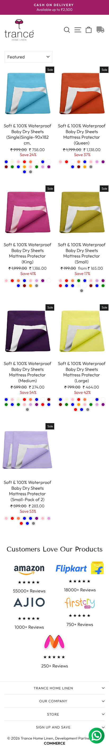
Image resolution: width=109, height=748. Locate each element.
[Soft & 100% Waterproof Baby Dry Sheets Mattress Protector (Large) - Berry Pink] (73, 399)
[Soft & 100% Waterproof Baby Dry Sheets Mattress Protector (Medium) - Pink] (24, 404)
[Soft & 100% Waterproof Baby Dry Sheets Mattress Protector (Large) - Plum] (97, 404)
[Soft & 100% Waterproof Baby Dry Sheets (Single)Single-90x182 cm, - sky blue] (24, 172)
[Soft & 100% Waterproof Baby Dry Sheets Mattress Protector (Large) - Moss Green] (67, 404)
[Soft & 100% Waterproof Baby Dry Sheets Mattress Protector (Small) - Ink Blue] (73, 286)
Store (53, 714)
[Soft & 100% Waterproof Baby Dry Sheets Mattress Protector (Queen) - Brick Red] (67, 162)
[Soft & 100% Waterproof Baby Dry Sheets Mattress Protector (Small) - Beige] (79, 286)
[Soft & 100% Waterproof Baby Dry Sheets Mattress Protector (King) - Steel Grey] (37, 286)
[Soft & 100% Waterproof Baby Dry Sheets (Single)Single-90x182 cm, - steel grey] (31, 172)
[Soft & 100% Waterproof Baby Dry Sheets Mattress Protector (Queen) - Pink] (91, 162)
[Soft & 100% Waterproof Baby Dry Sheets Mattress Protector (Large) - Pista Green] (91, 404)
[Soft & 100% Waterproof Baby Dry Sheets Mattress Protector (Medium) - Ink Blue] (37, 399)
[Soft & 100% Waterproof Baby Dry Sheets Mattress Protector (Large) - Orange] (79, 404)
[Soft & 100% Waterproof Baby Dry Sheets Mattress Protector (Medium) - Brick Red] (24, 399)
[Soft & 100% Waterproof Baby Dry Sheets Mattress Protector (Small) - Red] (60, 286)
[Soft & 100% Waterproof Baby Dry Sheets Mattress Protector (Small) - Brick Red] (67, 281)
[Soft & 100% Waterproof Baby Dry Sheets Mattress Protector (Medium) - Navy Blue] (12, 404)
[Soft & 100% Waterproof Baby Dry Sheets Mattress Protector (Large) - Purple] (103, 404)
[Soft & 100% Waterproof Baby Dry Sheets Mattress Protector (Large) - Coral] (85, 399)
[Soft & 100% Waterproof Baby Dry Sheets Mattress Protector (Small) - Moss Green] (79, 281)
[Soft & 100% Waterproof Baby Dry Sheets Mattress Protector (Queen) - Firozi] (73, 162)
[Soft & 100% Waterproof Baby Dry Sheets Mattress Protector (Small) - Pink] (91, 281)
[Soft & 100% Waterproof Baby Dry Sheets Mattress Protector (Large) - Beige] (67, 399)
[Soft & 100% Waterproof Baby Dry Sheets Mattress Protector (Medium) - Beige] (18, 399)
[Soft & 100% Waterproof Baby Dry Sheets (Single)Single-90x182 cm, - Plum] (43, 167)
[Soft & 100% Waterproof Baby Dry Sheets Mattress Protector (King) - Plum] (37, 281)
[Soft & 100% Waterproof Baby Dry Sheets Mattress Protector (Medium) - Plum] (31, 404)
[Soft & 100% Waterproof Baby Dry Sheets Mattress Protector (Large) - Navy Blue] (73, 404)
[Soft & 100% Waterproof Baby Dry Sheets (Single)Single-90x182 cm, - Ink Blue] (43, 162)
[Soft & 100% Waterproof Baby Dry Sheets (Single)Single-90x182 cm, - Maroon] (6, 167)
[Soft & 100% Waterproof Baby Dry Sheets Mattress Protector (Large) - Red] (76, 410)
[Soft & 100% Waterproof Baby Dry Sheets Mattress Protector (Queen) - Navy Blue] (85, 162)
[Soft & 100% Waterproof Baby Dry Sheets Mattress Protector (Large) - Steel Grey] (88, 410)
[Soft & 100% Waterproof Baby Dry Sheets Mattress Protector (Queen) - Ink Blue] (73, 167)
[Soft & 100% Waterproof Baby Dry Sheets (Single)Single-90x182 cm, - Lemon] (49, 162)
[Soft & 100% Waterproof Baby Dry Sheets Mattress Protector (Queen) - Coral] (79, 162)
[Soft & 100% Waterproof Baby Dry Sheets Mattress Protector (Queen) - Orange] (85, 167)
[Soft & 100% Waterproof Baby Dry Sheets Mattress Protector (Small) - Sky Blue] (67, 286)
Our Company (53, 701)
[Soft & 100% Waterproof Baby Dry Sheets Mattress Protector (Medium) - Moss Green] (6, 404)
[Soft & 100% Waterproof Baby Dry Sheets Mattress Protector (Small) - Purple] (103, 281)
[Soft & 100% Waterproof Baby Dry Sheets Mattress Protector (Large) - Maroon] (60, 404)
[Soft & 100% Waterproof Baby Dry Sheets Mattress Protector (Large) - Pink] (85, 404)
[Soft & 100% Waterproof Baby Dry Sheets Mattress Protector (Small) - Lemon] (85, 286)
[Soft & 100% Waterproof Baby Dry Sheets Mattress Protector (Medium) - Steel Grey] (27, 410)
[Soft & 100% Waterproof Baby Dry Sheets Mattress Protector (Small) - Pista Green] (103, 286)
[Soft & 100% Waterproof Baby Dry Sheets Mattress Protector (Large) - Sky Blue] (82, 410)
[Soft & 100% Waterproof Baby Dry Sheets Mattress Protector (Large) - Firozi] (91, 399)
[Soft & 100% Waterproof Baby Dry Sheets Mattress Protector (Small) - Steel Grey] (82, 291)
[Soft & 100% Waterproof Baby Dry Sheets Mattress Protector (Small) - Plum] (97, 281)
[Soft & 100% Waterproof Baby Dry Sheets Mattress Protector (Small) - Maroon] (91, 286)
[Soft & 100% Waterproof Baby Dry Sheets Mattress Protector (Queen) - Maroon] (79, 167)
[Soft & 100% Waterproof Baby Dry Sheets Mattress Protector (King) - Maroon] (24, 286)
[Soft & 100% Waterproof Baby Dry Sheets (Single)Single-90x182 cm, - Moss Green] (12, 167)
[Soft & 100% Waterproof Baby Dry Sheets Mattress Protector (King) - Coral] (18, 281)
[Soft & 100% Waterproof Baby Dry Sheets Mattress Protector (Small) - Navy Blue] (85, 281)
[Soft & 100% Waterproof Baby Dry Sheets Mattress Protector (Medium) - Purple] (37, 404)
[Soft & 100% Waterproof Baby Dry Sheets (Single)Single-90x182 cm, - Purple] (49, 167)
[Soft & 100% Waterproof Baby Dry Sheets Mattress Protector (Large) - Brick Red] (79, 399)
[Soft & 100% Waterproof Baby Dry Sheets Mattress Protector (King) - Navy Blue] (24, 281)
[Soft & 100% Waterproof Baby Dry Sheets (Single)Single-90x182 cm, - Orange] (24, 167)
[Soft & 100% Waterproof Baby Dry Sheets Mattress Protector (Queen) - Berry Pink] (60, 162)
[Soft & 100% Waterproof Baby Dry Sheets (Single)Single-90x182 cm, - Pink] (31, 167)
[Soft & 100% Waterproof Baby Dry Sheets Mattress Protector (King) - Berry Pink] (6, 281)
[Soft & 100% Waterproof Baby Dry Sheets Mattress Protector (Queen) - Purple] (103, 162)
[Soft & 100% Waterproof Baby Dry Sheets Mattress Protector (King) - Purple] (43, 281)
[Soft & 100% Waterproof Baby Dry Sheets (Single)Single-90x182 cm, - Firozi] (37, 162)
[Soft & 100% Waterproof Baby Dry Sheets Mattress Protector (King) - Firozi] (49, 281)
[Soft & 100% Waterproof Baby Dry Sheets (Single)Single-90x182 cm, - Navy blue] (18, 167)
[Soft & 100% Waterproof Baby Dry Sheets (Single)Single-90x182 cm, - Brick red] (24, 162)
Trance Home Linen (53, 688)
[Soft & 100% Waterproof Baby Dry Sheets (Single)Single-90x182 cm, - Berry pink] (18, 162)
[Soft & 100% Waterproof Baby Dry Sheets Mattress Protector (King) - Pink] (31, 281)
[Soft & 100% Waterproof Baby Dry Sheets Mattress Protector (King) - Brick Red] (12, 281)
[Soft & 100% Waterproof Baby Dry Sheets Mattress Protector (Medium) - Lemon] (43, 399)
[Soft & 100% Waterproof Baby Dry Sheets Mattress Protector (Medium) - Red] (43, 404)
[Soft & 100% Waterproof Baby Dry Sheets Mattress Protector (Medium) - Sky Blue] (49, 404)
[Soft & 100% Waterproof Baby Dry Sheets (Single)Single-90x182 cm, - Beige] (12, 162)
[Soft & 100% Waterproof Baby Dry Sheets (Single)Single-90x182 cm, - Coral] (31, 162)
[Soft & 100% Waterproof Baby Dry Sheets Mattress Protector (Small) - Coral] (73, 281)
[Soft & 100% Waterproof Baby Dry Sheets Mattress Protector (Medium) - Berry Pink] (12, 399)
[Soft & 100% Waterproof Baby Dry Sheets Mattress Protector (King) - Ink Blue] (18, 286)
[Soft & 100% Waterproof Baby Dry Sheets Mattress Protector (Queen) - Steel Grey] (91, 167)
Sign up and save (53, 727)
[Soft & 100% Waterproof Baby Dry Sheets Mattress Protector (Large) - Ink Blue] (97, 399)
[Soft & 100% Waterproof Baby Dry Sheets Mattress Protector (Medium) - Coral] (31, 399)
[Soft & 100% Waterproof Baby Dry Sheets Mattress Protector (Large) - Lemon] (103, 399)
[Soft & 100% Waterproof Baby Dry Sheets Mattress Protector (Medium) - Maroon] (49, 399)
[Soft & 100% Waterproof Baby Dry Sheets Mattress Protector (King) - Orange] (31, 286)
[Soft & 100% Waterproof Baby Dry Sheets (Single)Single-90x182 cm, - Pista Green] (37, 167)
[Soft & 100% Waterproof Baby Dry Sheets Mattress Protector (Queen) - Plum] (97, 162)
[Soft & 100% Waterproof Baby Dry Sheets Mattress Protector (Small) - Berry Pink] (60, 281)
